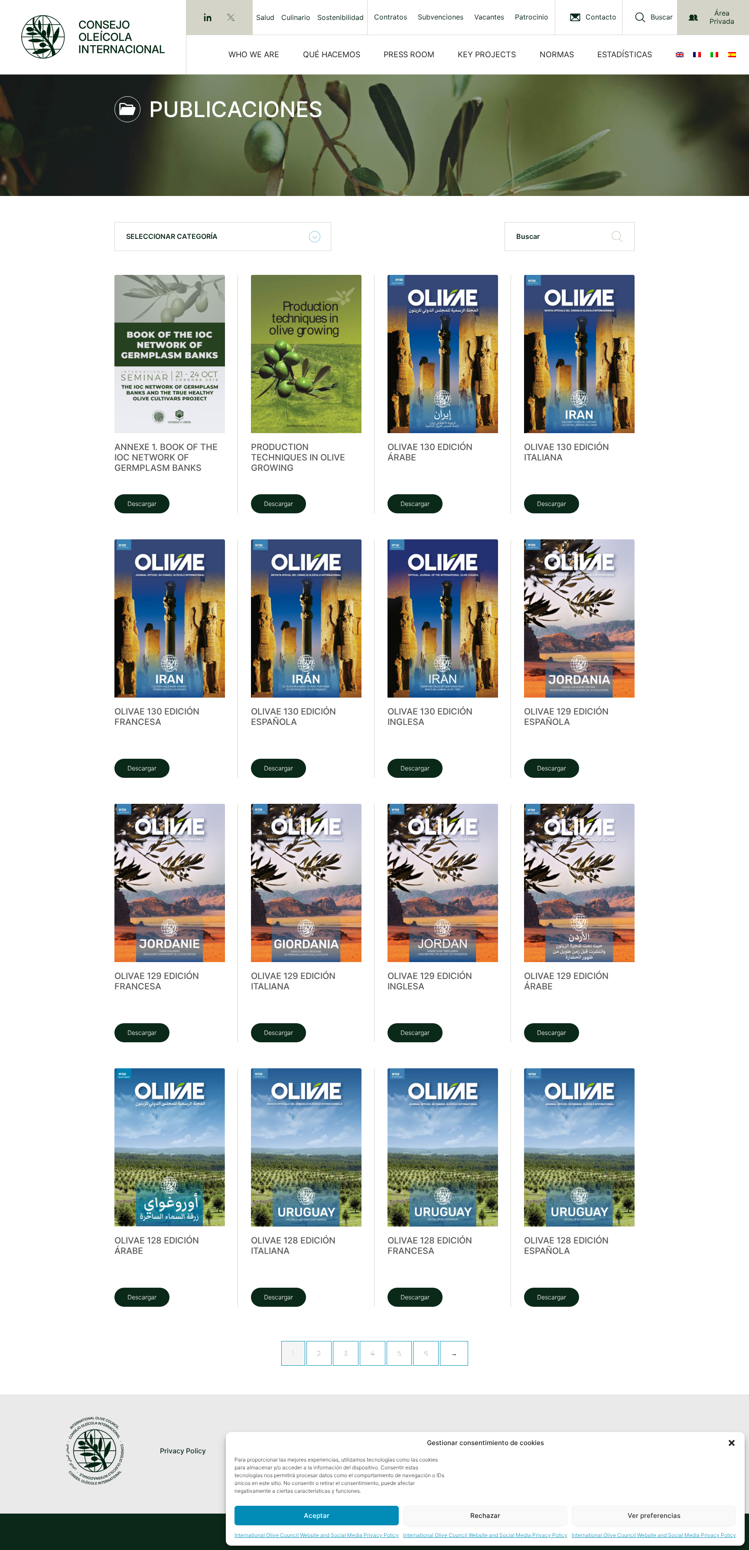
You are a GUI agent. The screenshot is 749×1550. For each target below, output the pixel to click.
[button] (731, 1443)
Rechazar (485, 1515)
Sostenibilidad (340, 17)
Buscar (662, 17)
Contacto (601, 17)
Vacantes (489, 17)
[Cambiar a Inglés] (681, 54)
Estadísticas (624, 54)
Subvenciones (440, 17)
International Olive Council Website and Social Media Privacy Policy (316, 1535)
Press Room (409, 54)
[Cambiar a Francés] (698, 54)
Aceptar (316, 1515)
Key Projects (487, 54)
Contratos (390, 17)
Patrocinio (531, 17)
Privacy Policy (183, 1450)
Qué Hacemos (331, 54)
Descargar (141, 503)
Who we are (253, 54)
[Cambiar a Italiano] (716, 54)
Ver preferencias (654, 1515)
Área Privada (722, 17)
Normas (557, 54)
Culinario (295, 17)
